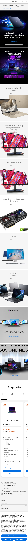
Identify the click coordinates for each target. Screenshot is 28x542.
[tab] (5, 44)
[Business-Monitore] (14, 140)
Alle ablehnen (7, 539)
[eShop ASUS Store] (14, 362)
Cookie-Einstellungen (14, 536)
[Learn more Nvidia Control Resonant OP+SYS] (14, 46)
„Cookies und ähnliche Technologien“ (8, 532)
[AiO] (14, 251)
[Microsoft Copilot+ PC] (14, 325)
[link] (14, 1)
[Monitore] (14, 177)
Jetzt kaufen (12, 471)
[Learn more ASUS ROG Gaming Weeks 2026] (14, 83)
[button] (2, 1)
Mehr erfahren (12, 474)
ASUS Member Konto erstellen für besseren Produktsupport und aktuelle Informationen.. (14, 7)
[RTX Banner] (14, 214)
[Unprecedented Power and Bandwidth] (14, 103)
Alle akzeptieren (20, 539)
